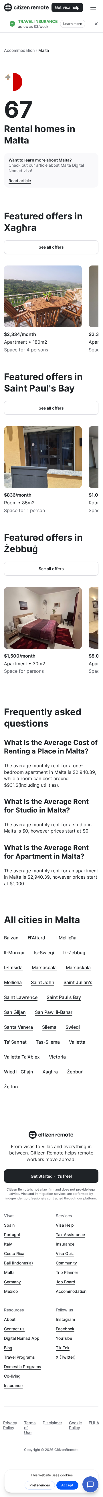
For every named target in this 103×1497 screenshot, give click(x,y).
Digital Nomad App (21, 1338)
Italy (8, 1244)
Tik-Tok (63, 1347)
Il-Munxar (14, 952)
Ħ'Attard (36, 938)
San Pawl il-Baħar (53, 1012)
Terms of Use (30, 1427)
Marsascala (44, 967)
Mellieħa (13, 982)
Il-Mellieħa (65, 938)
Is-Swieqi (44, 952)
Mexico (11, 1291)
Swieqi (73, 1027)
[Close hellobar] (96, 23)
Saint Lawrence (20, 997)
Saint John (42, 982)
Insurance (65, 1244)
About (9, 1319)
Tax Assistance (70, 1234)
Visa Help (65, 1225)
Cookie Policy (75, 1425)
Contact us (14, 1328)
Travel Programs (19, 1357)
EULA (94, 1422)
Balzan (11, 938)
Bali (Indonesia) (18, 1262)
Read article (20, 180)
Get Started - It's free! (51, 1176)
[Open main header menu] (93, 7)
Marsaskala (78, 967)
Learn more (72, 23)
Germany (12, 1281)
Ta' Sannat (15, 1042)
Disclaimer (52, 1422)
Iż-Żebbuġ (74, 952)
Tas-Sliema (48, 1042)
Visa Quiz (65, 1253)
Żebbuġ (75, 1072)
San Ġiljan (15, 1012)
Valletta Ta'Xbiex (22, 1057)
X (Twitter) (66, 1357)
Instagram (65, 1319)
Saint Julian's (78, 982)
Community (66, 1262)
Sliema (49, 1027)
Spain (9, 1225)
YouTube (64, 1338)
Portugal (12, 1234)
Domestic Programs (22, 1366)
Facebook (65, 1328)
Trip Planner (67, 1272)
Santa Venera (18, 1027)
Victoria (57, 1057)
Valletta (77, 1042)
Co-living (12, 1376)
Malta (9, 1272)
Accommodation (19, 50)
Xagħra (50, 1072)
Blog (8, 1347)
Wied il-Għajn (18, 1072)
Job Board (65, 1281)
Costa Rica (14, 1253)
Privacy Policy (10, 1425)
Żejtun (11, 1086)
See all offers (51, 247)
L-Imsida (13, 967)
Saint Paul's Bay (64, 997)
